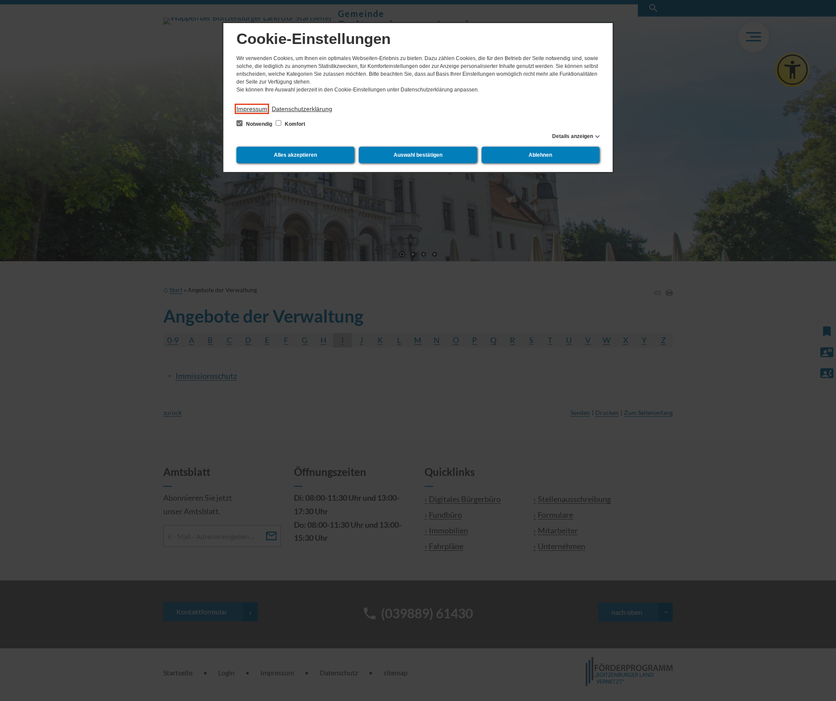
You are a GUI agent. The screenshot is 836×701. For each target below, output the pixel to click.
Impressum (251, 108)
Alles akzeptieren (295, 155)
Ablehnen (540, 155)
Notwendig (259, 124)
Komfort (294, 124)
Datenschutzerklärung (302, 108)
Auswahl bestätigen (418, 155)
